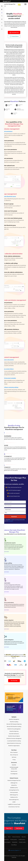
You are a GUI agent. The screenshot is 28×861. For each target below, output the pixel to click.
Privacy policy (13, 839)
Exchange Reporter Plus (14, 790)
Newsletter (14, 842)
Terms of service (16, 836)
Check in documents (8, 359)
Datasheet (14, 764)
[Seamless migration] (14, 622)
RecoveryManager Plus (14, 799)
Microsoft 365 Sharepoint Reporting (14, 724)
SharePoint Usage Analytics (14, 745)
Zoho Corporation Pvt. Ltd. (13, 855)
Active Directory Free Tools (13, 806)
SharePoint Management (14, 719)
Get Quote (14, 757)
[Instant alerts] (14, 585)
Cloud (18, 804)
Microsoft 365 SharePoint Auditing (14, 726)
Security (24, 836)
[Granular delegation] (14, 641)
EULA (9, 836)
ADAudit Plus (14, 785)
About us (4, 836)
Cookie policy (22, 839)
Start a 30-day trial (14, 754)
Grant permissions (7, 131)
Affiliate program (6, 842)
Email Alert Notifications (14, 733)
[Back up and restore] (14, 604)
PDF (16, 768)
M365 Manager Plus (14, 794)
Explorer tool (5, 445)
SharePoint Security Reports (14, 736)
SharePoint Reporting (14, 731)
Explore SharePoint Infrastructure (14, 743)
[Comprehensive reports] (14, 545)
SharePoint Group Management (14, 728)
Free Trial (8, 828)
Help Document (14, 771)
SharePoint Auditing (14, 721)
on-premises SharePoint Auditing (14, 740)
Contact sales (22, 842)
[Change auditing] (14, 565)
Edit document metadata (9, 378)
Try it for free (14, 680)
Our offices (14, 844)
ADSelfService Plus (14, 787)
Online (13, 768)
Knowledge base (14, 773)
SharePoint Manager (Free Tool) (14, 780)
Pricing (14, 759)
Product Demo (15, 36)
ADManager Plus (14, 782)
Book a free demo (14, 752)
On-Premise (14, 804)
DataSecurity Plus (14, 797)
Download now (15, 32)
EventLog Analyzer (14, 792)
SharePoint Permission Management (14, 738)
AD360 (14, 802)
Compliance (6, 839)
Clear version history (8, 369)
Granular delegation (6, 436)
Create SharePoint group (9, 196)
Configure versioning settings (10, 387)
